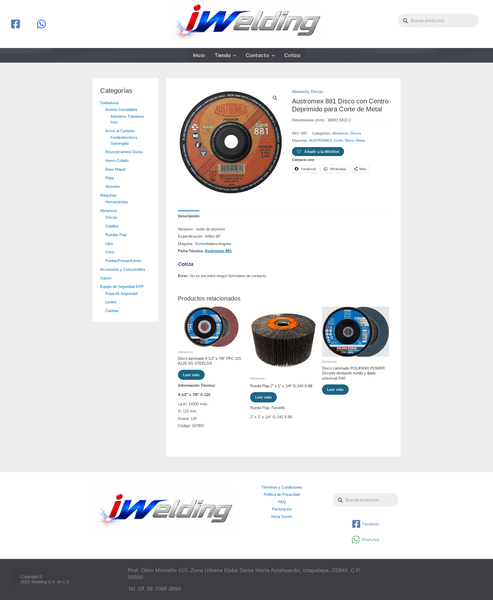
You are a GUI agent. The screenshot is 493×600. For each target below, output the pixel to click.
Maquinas (108, 195)
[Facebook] (15, 24)
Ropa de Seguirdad (121, 293)
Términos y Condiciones (281, 487)
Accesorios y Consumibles (122, 269)
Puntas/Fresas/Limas (123, 260)
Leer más (191, 375)
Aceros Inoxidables (121, 109)
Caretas (112, 310)
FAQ (282, 502)
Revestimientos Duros (124, 152)
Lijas (109, 243)
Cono (109, 252)
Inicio (199, 55)
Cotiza (292, 55)
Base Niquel (115, 169)
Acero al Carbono (120, 131)
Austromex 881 (218, 251)
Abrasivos (108, 210)
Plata (109, 178)
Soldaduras (109, 103)
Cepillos (112, 226)
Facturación (282, 509)
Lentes (111, 302)
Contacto (257, 55)
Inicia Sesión (281, 516)
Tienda (223, 55)
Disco (349, 140)
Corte (338, 140)
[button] (233, 55)
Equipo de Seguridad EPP (122, 286)
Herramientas (116, 202)
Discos (111, 217)
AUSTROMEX (320, 140)
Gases (105, 278)
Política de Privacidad (282, 494)
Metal (360, 140)
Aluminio (112, 186)
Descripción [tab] (189, 216)
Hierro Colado (116, 160)
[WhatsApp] (41, 24)
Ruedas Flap (116, 235)
